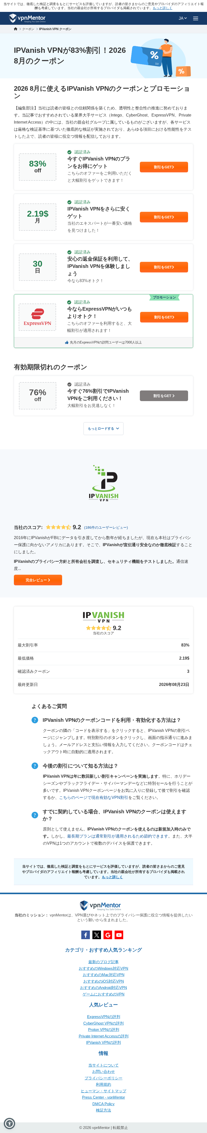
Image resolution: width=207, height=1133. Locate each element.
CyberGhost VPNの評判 (103, 1023)
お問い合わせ (103, 1071)
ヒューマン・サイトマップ (103, 1091)
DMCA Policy (103, 1104)
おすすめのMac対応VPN (103, 975)
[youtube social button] (119, 935)
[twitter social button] (96, 935)
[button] (9, 1123)
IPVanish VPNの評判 (103, 1042)
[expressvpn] (103, 321)
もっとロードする (101, 428)
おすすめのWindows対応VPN (103, 968)
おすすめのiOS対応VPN (103, 981)
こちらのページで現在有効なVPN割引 (93, 797)
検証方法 (103, 1110)
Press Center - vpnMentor (103, 1097)
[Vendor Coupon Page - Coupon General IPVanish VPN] (103, 167)
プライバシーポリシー (103, 1078)
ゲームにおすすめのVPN (103, 994)
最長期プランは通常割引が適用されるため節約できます (117, 836)
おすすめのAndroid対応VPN (103, 987)
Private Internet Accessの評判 (103, 1036)
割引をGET (163, 167)
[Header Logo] (27, 18)
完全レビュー (37, 580)
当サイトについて (103, 1065)
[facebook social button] (85, 935)
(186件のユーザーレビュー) (106, 527)
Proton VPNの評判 (103, 1029)
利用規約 (103, 1084)
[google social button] (108, 935)
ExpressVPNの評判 (103, 1016)
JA (181, 18)
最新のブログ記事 (103, 962)
